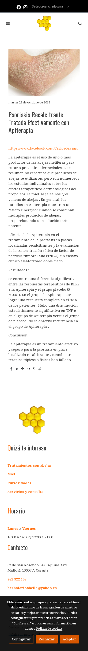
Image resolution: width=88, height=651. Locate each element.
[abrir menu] (8, 23)
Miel (11, 474)
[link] (44, 23)
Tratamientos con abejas (30, 465)
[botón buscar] (80, 23)
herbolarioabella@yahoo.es (32, 588)
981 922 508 (17, 579)
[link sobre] (44, 422)
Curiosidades (19, 483)
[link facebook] (18, 7)
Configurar (21, 639)
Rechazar (47, 639)
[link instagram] (25, 7)
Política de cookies (49, 628)
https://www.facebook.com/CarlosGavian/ (43, 148)
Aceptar (69, 639)
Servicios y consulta (25, 492)
